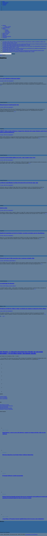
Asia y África (7, 32)
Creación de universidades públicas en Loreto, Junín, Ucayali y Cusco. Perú (17, 157)
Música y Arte (5, 34)
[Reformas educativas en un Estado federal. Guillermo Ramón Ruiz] (12, 450)
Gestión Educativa (6, 27)
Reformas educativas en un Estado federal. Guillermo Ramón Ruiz (17, 454)
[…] (1, 85)
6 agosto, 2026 (3, 107)
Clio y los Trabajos (3, 397)
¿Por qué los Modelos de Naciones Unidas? (10, 78)
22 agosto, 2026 (3, 80)
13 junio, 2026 (3, 260)
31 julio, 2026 (2, 159)
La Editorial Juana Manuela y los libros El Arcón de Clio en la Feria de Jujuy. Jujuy (19, 182)
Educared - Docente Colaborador (6, 409)
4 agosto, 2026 (3, 134)
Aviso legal (4, 3)
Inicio (3, 1)
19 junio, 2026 (3, 235)
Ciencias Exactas (5, 33)
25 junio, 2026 (3, 210)
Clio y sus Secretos (3, 398)
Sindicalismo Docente (6, 36)
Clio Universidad (9, 159)
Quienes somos (5, 2)
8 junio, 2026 (2, 285)
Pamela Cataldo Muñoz (10, 260)
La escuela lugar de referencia (7, 283)
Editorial (4, 25)
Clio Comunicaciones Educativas (6, 405)
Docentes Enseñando (4, 406)
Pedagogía (4, 35)
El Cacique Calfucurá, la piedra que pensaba (12, 475)
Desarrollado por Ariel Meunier (31, 534)
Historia (4, 28)
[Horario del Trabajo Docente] (4, 368)
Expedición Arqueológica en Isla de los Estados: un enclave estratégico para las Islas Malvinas (22, 233)
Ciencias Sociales (3, 396)
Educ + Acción (8, 26)
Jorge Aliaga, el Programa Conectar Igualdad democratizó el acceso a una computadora (23, 519)
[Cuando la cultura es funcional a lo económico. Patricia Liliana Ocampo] (4, 383)
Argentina (7, 30)
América (6, 29)
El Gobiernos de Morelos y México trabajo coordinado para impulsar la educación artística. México (23, 308)
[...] (38, 359)
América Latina (3, 208)
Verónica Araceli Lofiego (10, 285)
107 (3, 316)
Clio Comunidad (9, 80)
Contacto (4, 4)
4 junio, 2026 (2, 310)
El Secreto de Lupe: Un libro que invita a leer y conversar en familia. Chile (17, 258)
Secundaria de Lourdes (4, 404)
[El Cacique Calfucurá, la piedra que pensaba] (12, 471)
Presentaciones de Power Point (6, 407)
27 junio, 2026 (3, 185)
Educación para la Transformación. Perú (9, 104)
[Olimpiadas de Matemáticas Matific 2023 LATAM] (4, 371)
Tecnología (4, 37)
